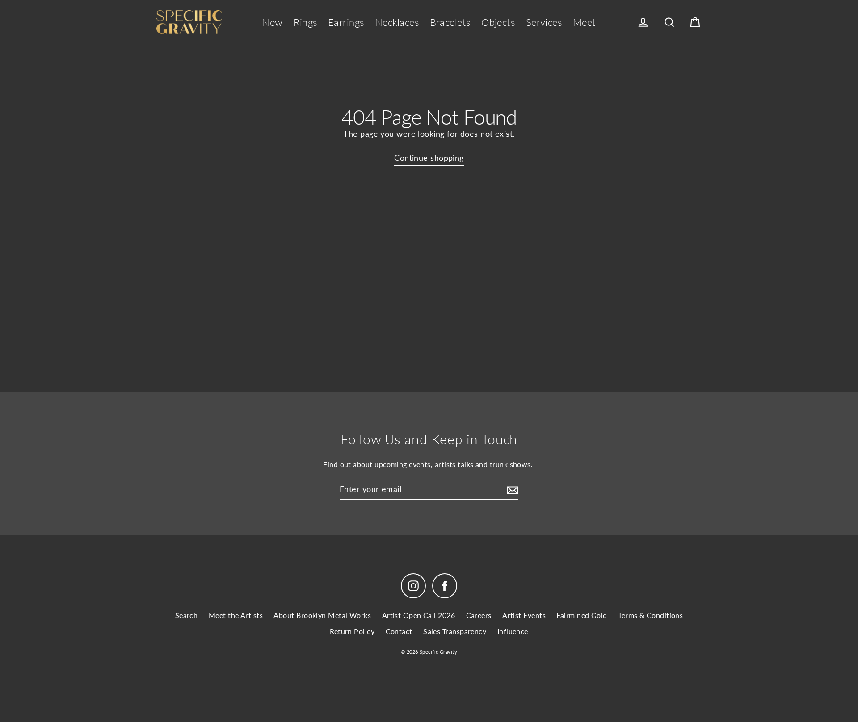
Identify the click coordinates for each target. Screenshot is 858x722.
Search (186, 615)
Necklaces (397, 22)
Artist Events (524, 615)
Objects (498, 22)
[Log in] (643, 22)
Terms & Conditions (650, 615)
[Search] (669, 22)
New (272, 22)
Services (544, 22)
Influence (512, 631)
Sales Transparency (454, 631)
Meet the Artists (236, 615)
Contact (399, 631)
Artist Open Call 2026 (418, 615)
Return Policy (352, 631)
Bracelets (450, 22)
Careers (479, 615)
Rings (305, 22)
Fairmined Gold (581, 615)
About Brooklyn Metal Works (322, 615)
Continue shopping (429, 158)
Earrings (346, 22)
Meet (584, 22)
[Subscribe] (511, 489)
